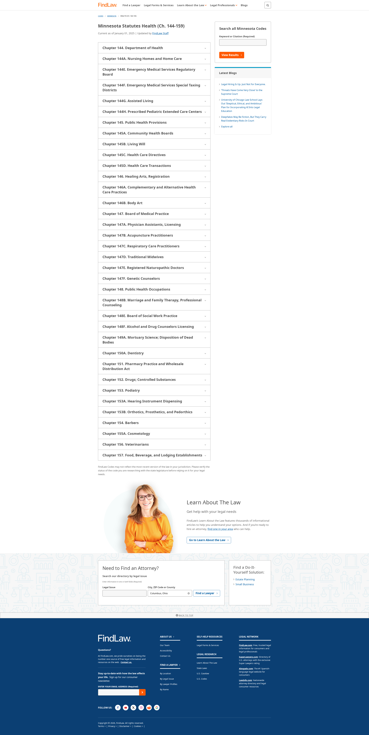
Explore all (226, 126)
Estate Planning (245, 579)
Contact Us (165, 656)
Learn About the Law (207, 662)
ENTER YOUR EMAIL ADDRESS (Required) (118, 686)
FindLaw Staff (160, 33)
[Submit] (142, 692)
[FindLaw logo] (108, 5)
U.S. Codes (202, 678)
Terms (101, 726)
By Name (164, 689)
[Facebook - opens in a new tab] (118, 707)
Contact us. (126, 662)
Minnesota (111, 16)
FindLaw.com (245, 645)
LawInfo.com (245, 680)
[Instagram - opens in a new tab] (141, 707)
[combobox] (124, 593)
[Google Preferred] (157, 707)
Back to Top (186, 615)
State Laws (202, 668)
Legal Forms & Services (208, 645)
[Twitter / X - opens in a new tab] (133, 707)
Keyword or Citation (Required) (237, 36)
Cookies (137, 726)
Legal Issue (108, 587)
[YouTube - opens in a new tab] (125, 707)
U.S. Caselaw (203, 673)
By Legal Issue (167, 678)
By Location (165, 673)
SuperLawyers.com (248, 657)
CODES (100, 16)
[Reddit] (149, 707)
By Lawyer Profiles (168, 684)
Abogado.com (246, 668)
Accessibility (166, 650)
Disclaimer (124, 726)
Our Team (165, 645)
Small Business (245, 584)
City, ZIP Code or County (161, 587)
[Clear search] (189, 593)
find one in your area (220, 529)
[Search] (267, 5)
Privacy (111, 726)
